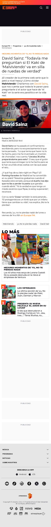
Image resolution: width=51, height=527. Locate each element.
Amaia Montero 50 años (11, 3)
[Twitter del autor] (13, 138)
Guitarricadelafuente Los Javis (13, 2)
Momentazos (7, 48)
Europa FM (6, 46)
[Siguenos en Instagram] (22, 485)
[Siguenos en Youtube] (7, 485)
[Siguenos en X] (36, 485)
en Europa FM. (28, 215)
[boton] (37, 450)
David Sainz (41, 83)
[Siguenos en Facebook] (29, 485)
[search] (41, 8)
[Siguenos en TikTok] (14, 485)
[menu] (47, 7)
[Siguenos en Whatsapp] (44, 485)
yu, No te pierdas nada (32, 46)
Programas (17, 46)
